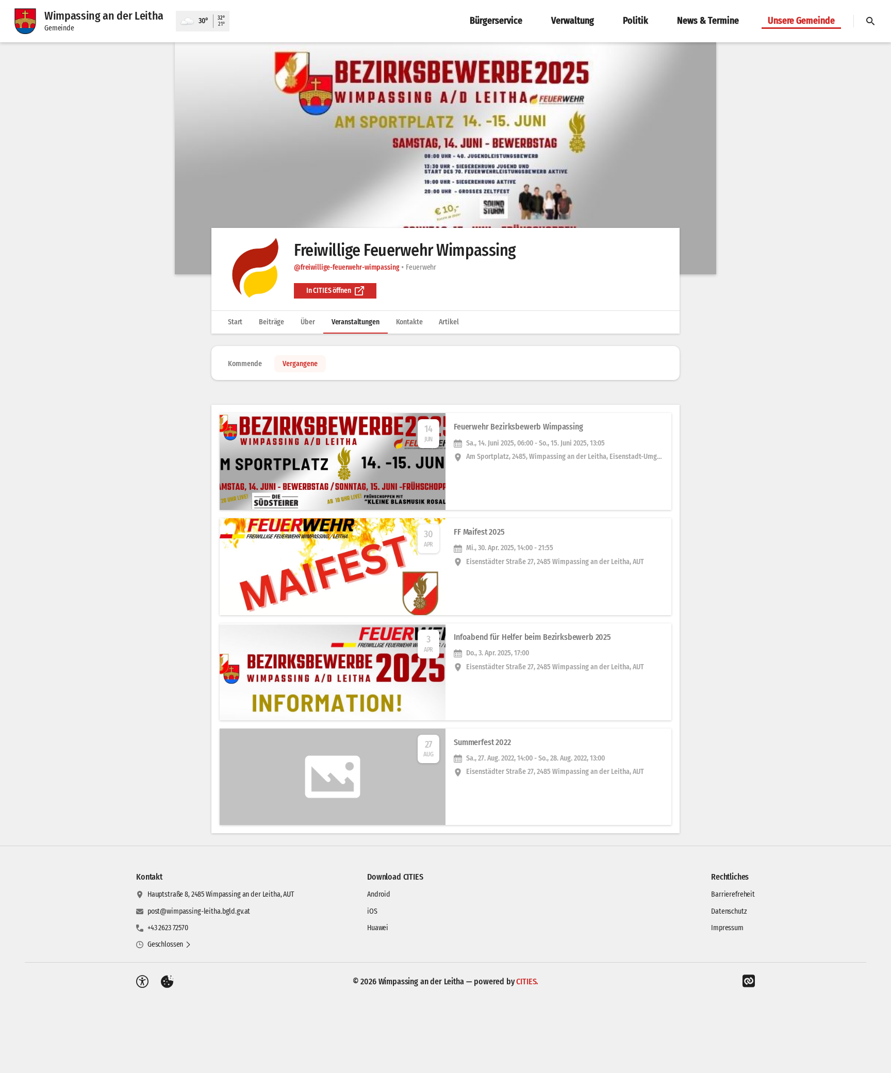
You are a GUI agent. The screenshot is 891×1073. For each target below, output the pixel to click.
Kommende (245, 363)
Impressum (727, 927)
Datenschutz (729, 911)
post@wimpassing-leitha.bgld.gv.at (198, 911)
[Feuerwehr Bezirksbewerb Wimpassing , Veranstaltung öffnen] (445, 461)
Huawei (377, 927)
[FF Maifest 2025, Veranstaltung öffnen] (445, 566)
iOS (372, 911)
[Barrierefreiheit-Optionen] (142, 982)
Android (378, 894)
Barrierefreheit (733, 894)
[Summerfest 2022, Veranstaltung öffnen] (445, 777)
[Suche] (870, 21)
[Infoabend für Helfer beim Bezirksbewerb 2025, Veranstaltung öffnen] (445, 671)
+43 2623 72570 (167, 927)
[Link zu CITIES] (748, 981)
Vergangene (300, 363)
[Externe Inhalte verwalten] (167, 982)
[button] (445, 158)
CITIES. (527, 981)
